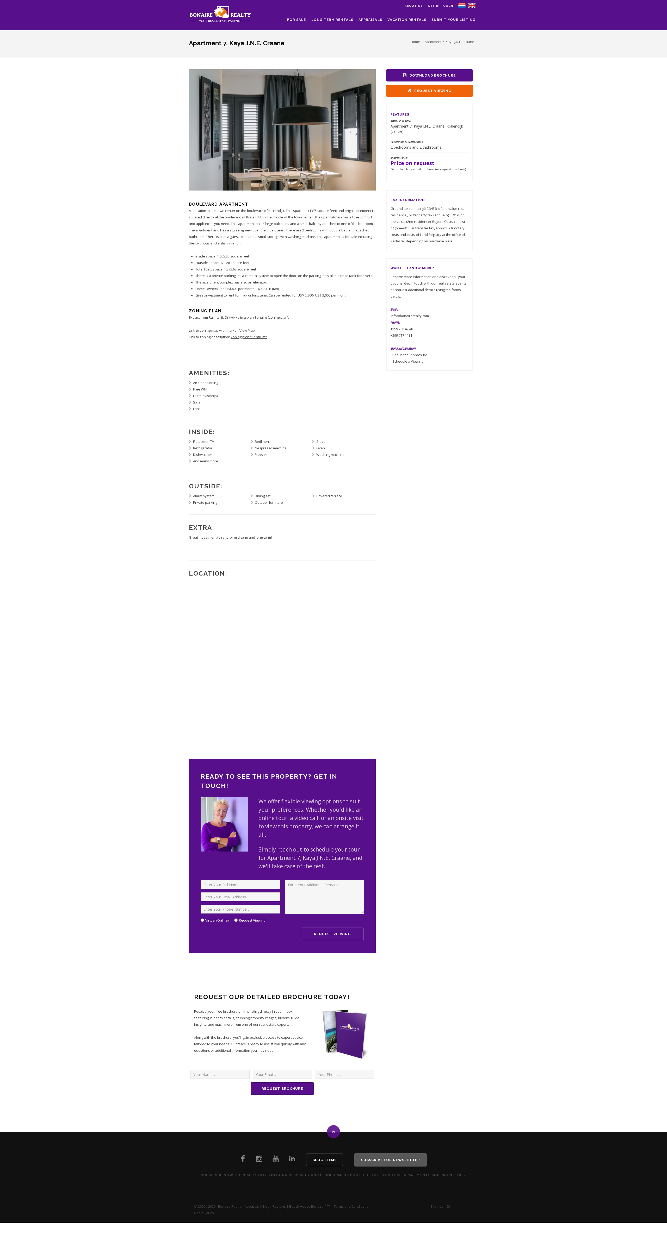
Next (369, 129)
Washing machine (330, 454)
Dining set (262, 496)
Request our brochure (409, 354)
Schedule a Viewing (407, 361)
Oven (320, 448)
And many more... (206, 461)
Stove (320, 441)
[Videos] (275, 1160)
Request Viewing (252, 920)
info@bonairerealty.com (410, 315)
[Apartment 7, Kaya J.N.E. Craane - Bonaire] (282, 130)
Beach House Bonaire (306, 1206)
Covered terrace (329, 496)
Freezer (261, 454)
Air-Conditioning (205, 382)
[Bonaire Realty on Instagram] (259, 1160)
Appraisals (370, 20)
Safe (197, 402)
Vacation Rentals (407, 20)
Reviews (279, 1206)
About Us (252, 1206)
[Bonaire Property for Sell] (292, 1160)
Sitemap (436, 1206)
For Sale (296, 20)
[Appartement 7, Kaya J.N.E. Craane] (462, 5)
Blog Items (324, 1160)
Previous (195, 129)
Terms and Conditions (351, 1206)
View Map (247, 330)
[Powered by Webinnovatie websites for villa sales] (448, 1206)
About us (414, 6)
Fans (197, 408)
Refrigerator (202, 448)
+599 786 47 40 (402, 328)
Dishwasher (202, 454)
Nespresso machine (271, 448)
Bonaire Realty (229, 1206)
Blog (265, 1206)
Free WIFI (200, 389)
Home (415, 41)
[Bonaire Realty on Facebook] (243, 1160)
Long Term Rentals (332, 20)
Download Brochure (432, 75)
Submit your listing (453, 20)
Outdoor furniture (269, 502)
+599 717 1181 (401, 335)
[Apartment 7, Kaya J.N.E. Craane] (472, 5)
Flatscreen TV (203, 441)
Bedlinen (262, 441)
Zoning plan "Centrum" (249, 337)
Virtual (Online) (216, 920)
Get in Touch (440, 6)
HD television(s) (205, 395)
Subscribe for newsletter (390, 1160)
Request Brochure (282, 1089)
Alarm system (203, 496)
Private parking (205, 502)
